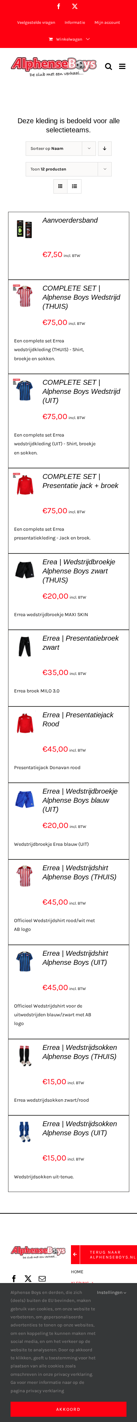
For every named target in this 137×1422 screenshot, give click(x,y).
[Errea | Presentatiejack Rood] (25, 715)
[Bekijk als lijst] (74, 186)
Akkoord (68, 1409)
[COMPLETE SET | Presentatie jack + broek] (25, 476)
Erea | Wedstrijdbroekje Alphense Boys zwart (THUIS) (79, 571)
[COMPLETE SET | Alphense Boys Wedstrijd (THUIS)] (25, 288)
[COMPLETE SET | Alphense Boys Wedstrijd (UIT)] (25, 382)
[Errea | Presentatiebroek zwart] (25, 638)
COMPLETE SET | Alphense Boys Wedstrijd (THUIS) (81, 297)
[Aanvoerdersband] (25, 220)
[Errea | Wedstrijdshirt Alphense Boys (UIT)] (25, 953)
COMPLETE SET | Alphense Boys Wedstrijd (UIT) (81, 391)
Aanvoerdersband (70, 220)
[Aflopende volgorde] (105, 148)
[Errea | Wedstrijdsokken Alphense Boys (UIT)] (25, 1124)
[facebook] (14, 1278)
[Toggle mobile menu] (122, 66)
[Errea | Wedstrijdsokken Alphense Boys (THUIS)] (25, 1047)
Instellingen (110, 1292)
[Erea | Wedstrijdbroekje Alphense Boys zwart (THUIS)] (25, 562)
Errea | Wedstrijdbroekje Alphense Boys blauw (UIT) (80, 800)
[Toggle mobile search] (108, 66)
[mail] (42, 1278)
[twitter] (28, 1278)
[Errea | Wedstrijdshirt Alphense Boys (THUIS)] (25, 868)
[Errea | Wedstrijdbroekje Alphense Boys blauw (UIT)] (25, 791)
